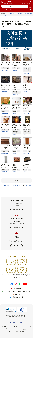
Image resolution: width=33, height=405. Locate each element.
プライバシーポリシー (11, 329)
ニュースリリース (12, 326)
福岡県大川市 (5, 70)
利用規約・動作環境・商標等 (16, 331)
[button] (30, 6)
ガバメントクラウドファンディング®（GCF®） (17, 291)
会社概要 (4, 326)
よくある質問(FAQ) (16, 227)
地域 (11, 9)
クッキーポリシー (23, 329)
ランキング (17, 9)
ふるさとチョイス (17, 288)
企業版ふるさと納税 (17, 297)
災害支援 (17, 294)
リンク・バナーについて (25, 326)
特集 (30, 9)
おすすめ (24, 9)
